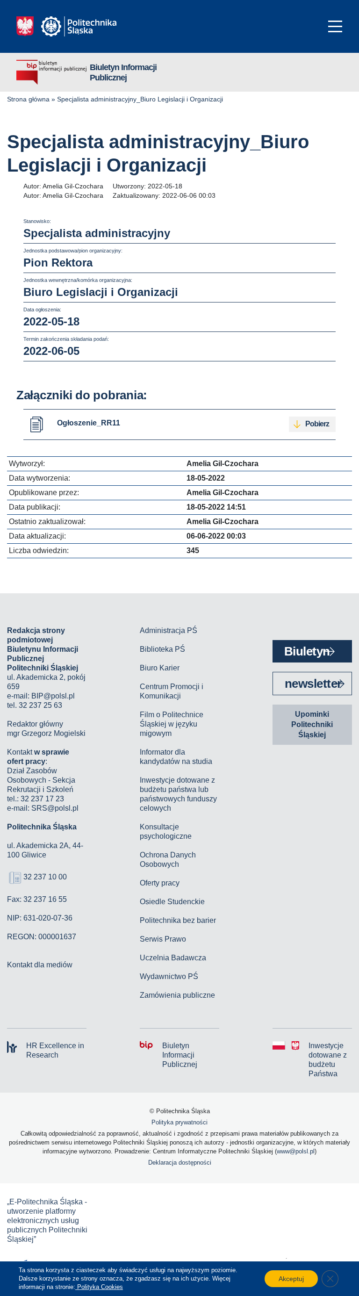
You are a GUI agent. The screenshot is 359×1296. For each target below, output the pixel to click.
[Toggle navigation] (335, 26)
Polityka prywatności (179, 1122)
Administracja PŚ (168, 630)
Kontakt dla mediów (39, 965)
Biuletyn (307, 651)
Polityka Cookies (99, 1286)
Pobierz (317, 424)
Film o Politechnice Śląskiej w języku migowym (171, 724)
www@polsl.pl (296, 1151)
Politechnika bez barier (178, 920)
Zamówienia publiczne (177, 995)
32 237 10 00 (45, 877)
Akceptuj (291, 1278)
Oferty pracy (160, 883)
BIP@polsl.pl (53, 696)
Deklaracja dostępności (179, 1162)
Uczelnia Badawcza (173, 958)
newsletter (313, 684)
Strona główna (28, 99)
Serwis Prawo (163, 939)
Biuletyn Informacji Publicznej (123, 72)
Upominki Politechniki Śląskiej (312, 724)
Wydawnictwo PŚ (169, 976)
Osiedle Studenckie (172, 902)
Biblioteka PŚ (162, 649)
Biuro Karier (160, 668)
